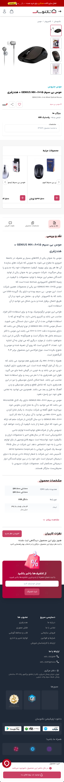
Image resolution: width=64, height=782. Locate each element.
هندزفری (23, 622)
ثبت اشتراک (32, 591)
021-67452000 (48, 662)
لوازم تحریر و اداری (19, 638)
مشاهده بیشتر (52, 519)
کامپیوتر (48, 21)
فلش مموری (22, 628)
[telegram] (33, 749)
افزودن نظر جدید (12, 533)
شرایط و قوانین (48, 638)
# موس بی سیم (56, 104)
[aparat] (16, 749)
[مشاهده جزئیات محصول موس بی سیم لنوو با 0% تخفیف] (44, 193)
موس (39, 21)
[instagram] (49, 749)
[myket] (51, 728)
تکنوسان (57, 21)
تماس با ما (50, 628)
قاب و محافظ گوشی (18, 633)
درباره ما (51, 622)
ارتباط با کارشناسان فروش (43, 643)
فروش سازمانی (48, 633)
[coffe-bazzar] (32, 728)
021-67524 (50, 657)
